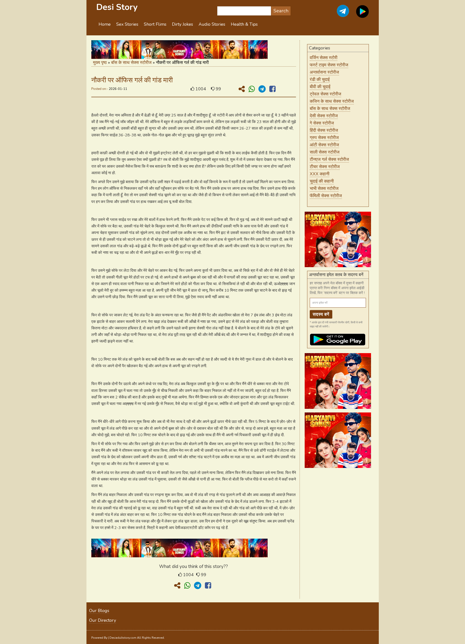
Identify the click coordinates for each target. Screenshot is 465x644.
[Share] (243, 89)
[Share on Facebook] (272, 89)
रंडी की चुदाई (320, 79)
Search (280, 11)
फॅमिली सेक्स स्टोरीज (326, 196)
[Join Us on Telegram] (337, 14)
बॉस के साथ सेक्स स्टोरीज (131, 62)
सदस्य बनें (321, 314)
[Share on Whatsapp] (252, 89)
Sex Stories (127, 24)
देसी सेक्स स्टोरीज (324, 116)
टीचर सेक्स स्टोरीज (325, 167)
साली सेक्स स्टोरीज (325, 152)
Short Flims (155, 24)
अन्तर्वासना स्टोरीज (324, 72)
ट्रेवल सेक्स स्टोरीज (325, 94)
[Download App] (362, 14)
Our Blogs (99, 610)
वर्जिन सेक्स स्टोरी (323, 58)
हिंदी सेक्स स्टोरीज (324, 130)
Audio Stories (212, 24)
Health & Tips (244, 24)
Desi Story (117, 7)
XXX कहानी (319, 174)
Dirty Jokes (182, 24)
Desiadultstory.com (122, 638)
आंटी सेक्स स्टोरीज (324, 145)
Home (105, 24)
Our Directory (102, 620)
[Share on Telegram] (263, 89)
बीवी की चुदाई (320, 87)
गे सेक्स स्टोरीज (322, 123)
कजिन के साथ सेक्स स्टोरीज (332, 101)
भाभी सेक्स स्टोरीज (324, 188)
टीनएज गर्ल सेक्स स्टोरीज (329, 159)
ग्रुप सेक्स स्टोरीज (324, 137)
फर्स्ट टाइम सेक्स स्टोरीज (329, 65)
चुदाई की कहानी (322, 181)
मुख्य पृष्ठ (100, 62)
